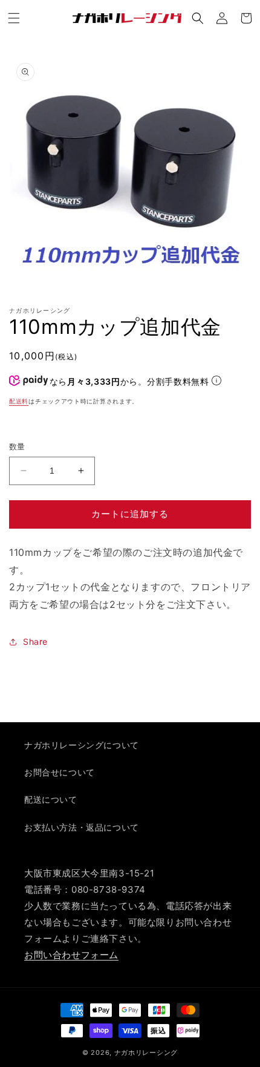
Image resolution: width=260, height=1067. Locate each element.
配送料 (18, 401)
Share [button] (35, 641)
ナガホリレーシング (146, 1052)
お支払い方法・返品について (81, 827)
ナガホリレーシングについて (81, 745)
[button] (14, 18)
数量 (17, 446)
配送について (50, 799)
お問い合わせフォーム (71, 955)
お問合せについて (59, 772)
